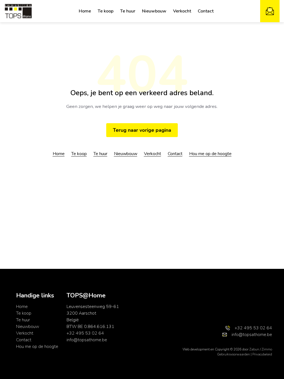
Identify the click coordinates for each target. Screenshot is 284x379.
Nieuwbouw (154, 11)
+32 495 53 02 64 (85, 333)
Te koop (105, 11)
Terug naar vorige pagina (142, 130)
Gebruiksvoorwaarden (234, 354)
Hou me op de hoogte (210, 154)
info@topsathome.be (87, 340)
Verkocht (182, 11)
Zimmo (267, 349)
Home (85, 11)
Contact (206, 11)
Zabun (254, 349)
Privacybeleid (262, 354)
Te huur (127, 11)
